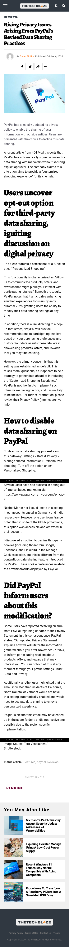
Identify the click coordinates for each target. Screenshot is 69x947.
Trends (56, 933)
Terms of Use (31, 933)
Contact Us (45, 933)
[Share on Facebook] (22, 66)
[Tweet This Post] (30, 66)
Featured (29, 762)
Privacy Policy (16, 933)
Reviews (52, 762)
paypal (41, 762)
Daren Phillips (27, 56)
